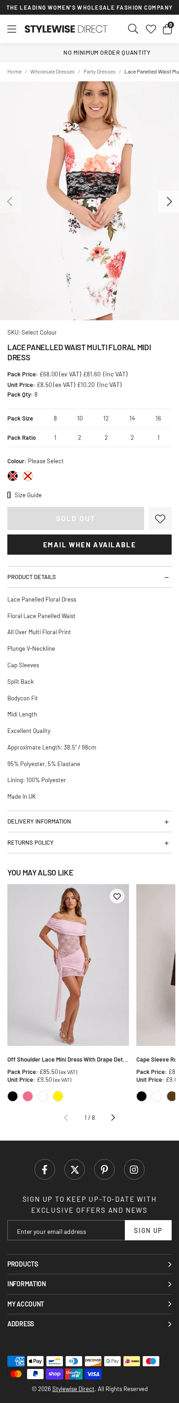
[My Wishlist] (151, 29)
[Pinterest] (104, 1169)
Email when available (89, 544)
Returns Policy (30, 842)
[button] (167, 29)
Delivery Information (39, 821)
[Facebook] (44, 1169)
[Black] (12, 476)
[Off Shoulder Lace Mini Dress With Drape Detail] (68, 965)
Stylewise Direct (66, 29)
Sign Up (148, 1230)
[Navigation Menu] (11, 29)
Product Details (31, 576)
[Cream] (27, 476)
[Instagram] (134, 1169)
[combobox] (133, 29)
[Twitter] (74, 1169)
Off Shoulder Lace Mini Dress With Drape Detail (68, 1059)
